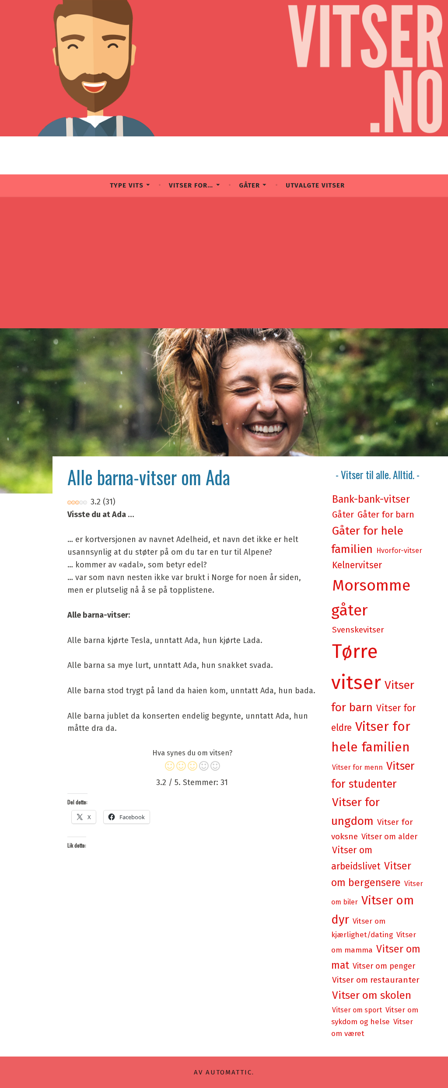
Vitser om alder (389, 836)
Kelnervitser (357, 565)
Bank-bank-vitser (371, 499)
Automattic (229, 1072)
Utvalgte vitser (315, 185)
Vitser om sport (357, 1010)
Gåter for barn (385, 514)
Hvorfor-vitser (399, 550)
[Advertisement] (224, 263)
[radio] (169, 768)
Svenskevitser (358, 630)
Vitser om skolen (371, 995)
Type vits (127, 185)
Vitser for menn (357, 767)
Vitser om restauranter (376, 980)
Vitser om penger (384, 966)
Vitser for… (191, 185)
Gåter (249, 185)
